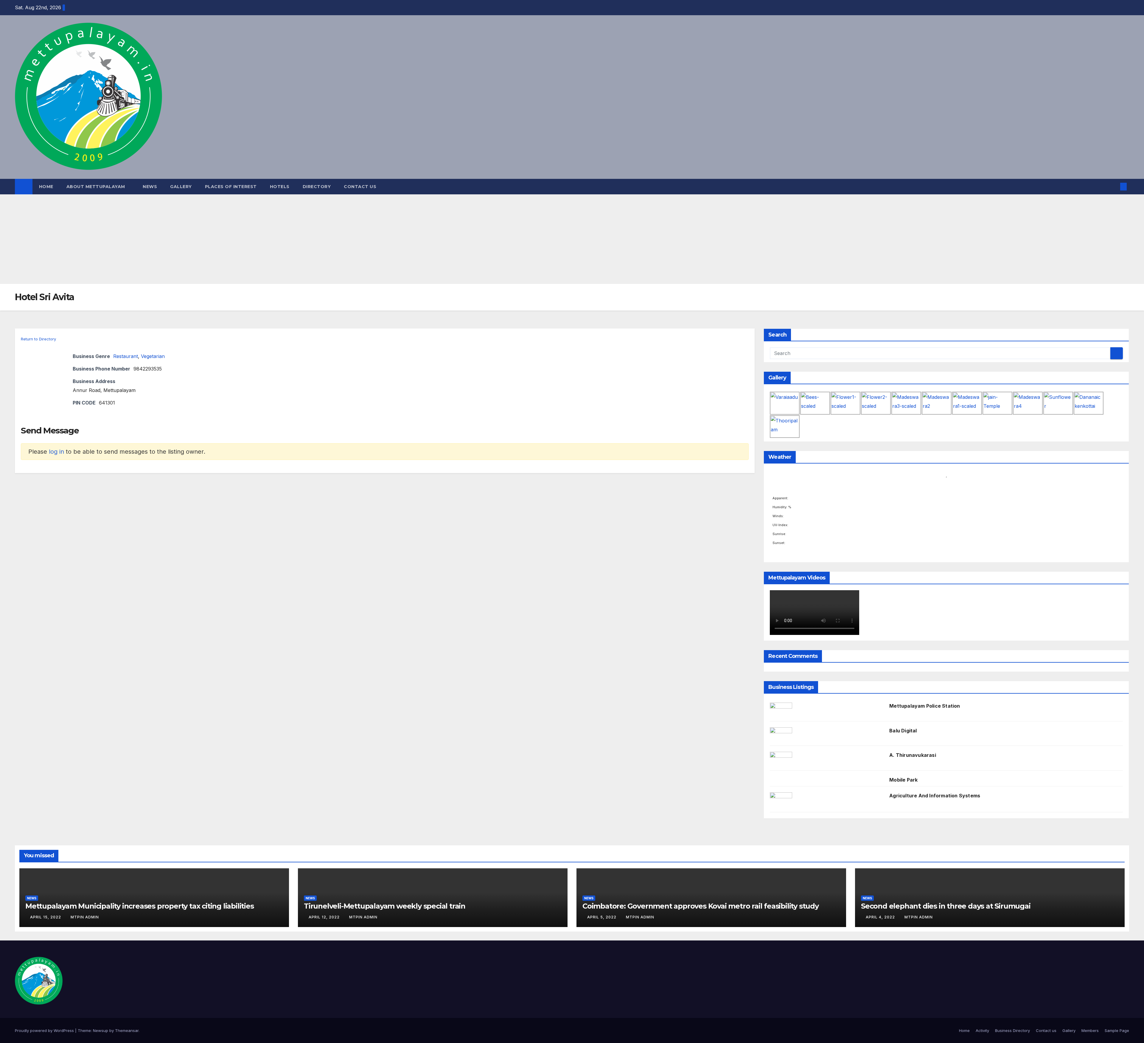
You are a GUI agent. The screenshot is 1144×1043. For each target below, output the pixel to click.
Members (1090, 1030)
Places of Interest (231, 186)
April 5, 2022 (602, 917)
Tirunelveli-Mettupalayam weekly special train (384, 906)
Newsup (100, 1030)
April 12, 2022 (325, 917)
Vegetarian (153, 356)
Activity (982, 1030)
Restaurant (125, 356)
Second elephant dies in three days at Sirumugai (945, 906)
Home (46, 186)
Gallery (181, 186)
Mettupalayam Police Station (924, 706)
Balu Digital (903, 731)
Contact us (360, 186)
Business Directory (1012, 1030)
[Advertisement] (572, 239)
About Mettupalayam (96, 186)
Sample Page (1117, 1030)
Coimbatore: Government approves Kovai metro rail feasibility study (700, 906)
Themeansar (127, 1030)
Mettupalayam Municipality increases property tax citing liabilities (139, 906)
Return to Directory (38, 339)
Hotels (280, 186)
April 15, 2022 (46, 917)
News (150, 186)
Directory (317, 186)
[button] (1113, 187)
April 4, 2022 (881, 917)
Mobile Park (903, 780)
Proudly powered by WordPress (45, 1030)
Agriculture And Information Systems (934, 796)
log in (56, 451)
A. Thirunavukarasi (912, 755)
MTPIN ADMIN (85, 917)
